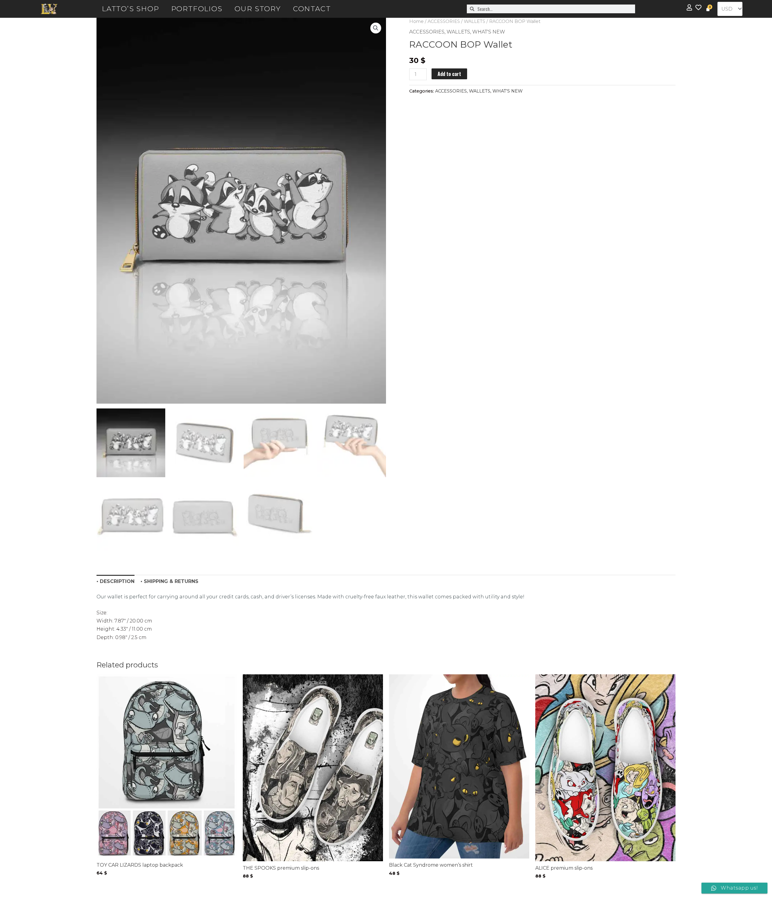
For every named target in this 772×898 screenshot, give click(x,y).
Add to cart (449, 73)
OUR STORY (258, 9)
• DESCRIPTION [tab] (115, 581)
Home (416, 21)
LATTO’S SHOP (130, 9)
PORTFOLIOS (197, 9)
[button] (375, 28)
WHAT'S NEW (488, 32)
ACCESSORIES (444, 21)
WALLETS (474, 21)
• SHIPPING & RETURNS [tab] (169, 581)
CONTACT (312, 9)
